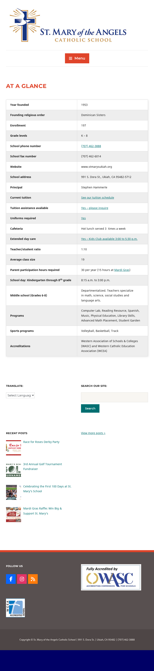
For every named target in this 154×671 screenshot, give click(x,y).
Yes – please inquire (94, 208)
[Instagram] (22, 579)
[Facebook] (11, 579)
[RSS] (33, 579)
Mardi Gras (121, 270)
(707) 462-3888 (91, 146)
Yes (83, 218)
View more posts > (93, 433)
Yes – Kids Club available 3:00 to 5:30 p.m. (109, 239)
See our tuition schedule (97, 197)
